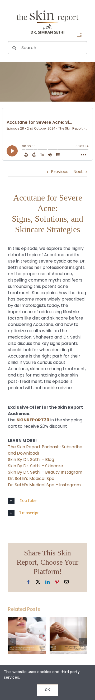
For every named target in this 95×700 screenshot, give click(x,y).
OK (47, 690)
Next (78, 172)
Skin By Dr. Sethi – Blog (31, 459)
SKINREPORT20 (33, 420)
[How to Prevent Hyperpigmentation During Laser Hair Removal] (27, 620)
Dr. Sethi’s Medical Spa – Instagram (44, 485)
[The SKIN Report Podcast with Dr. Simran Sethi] (47, 10)
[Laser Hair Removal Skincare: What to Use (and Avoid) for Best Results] (68, 620)
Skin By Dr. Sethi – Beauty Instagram (45, 472)
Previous (59, 172)
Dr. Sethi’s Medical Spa (31, 478)
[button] (47, 501)
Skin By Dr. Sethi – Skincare (35, 466)
